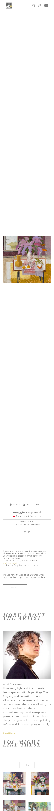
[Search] (33, 5)
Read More (9, 733)
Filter (27, 765)
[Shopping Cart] (39, 5)
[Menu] (46, 5)
